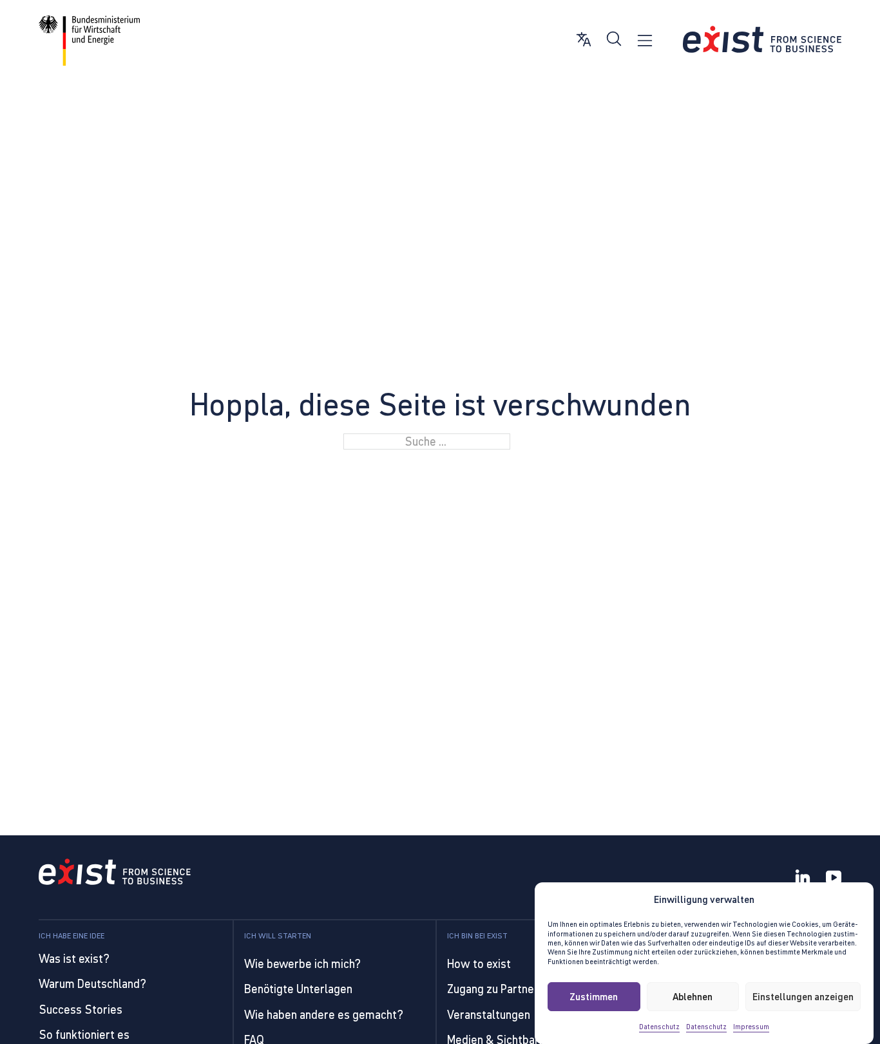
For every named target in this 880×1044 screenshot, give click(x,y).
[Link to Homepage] (115, 873)
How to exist (479, 963)
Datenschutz (659, 1026)
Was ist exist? (74, 958)
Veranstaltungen (488, 1014)
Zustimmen (593, 996)
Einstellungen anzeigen (803, 996)
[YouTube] (833, 878)
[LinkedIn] (802, 878)
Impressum (751, 1026)
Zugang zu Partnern (495, 989)
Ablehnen (693, 996)
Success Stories (80, 1009)
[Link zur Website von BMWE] (89, 40)
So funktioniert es (84, 1034)
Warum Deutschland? (92, 983)
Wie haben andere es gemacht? (323, 1014)
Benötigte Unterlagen (298, 989)
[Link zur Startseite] (762, 39)
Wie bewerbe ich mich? (302, 963)
